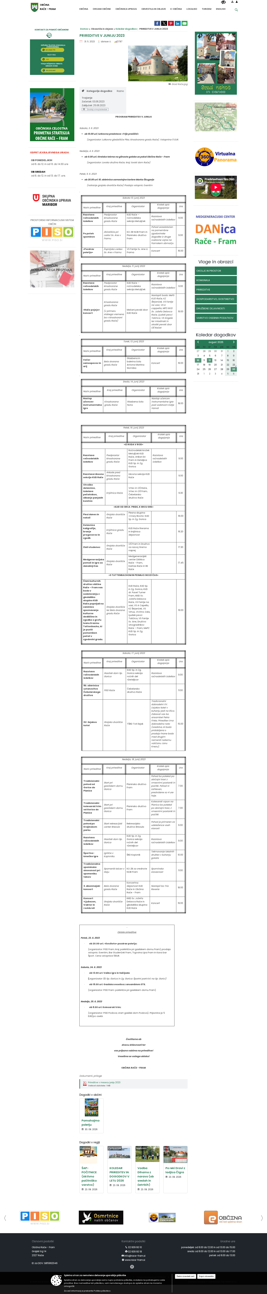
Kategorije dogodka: (99, 91)
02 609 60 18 (135, 1251)
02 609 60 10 (135, 1247)
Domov (84, 28)
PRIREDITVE (203, 289)
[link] (157, 23)
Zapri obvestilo (206, 1276)
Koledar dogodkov (126, 28)
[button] (5, 1218)
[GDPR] (223, 1218)
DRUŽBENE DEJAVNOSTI (210, 308)
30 (233, 369)
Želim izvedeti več (186, 1276)
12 (210, 360)
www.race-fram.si (135, 1260)
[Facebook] (132, 1267)
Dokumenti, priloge (90, 1075)
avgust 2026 (216, 342)
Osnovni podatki (43, 1241)
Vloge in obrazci (215, 262)
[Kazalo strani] (232, 2)
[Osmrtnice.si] (40, 1218)
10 (198, 360)
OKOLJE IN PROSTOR (208, 271)
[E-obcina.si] (162, 1218)
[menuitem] (83, 8)
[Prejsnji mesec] (198, 342)
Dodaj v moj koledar (97, 109)
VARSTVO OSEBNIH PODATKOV (214, 318)
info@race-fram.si (135, 1255)
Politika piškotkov (102, 1290)
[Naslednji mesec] (234, 342)
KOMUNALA (203, 280)
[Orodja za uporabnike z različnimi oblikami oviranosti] (223, 2)
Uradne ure (227, 1241)
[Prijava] (237, 2)
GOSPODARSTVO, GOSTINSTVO (215, 299)
